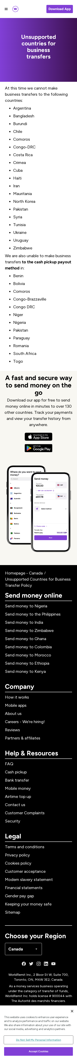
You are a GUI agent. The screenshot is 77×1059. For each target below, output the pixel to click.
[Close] (72, 1011)
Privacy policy (17, 855)
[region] (38, 1032)
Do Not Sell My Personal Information (38, 1039)
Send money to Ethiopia (27, 663)
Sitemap (12, 912)
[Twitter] (31, 963)
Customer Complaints (25, 812)
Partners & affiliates (22, 738)
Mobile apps (15, 705)
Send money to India (24, 622)
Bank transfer (17, 780)
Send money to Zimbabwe (29, 630)
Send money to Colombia (28, 646)
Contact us (15, 804)
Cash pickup (16, 772)
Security (12, 821)
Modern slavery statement (29, 879)
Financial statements (24, 887)
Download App (59, 9)
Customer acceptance (25, 871)
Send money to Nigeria (26, 606)
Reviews (12, 729)
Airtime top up (18, 796)
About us (13, 713)
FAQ (9, 763)
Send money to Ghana (25, 638)
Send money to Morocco (28, 655)
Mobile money (18, 788)
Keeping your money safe (28, 904)
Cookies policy (18, 863)
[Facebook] (24, 963)
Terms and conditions (24, 846)
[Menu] (6, 9)
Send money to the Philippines (33, 614)
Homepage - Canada (24, 573)
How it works (17, 697)
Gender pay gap (19, 895)
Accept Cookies (38, 1051)
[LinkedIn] (46, 963)
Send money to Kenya (25, 671)
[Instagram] (38, 963)
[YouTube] (53, 963)
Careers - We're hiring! (25, 721)
